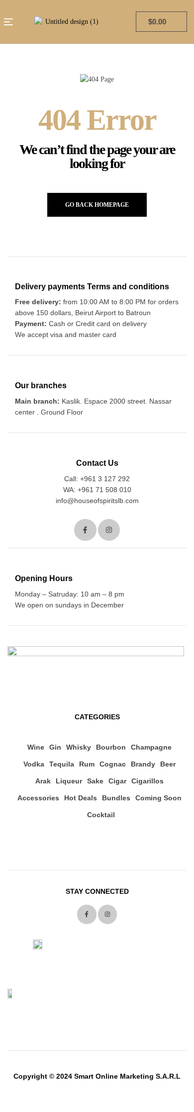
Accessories (38, 798)
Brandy (143, 764)
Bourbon (111, 747)
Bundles (116, 798)
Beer (168, 764)
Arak (43, 781)
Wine (35, 747)
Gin (55, 747)
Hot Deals (80, 798)
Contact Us (97, 463)
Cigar (117, 781)
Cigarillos (147, 781)
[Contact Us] (97, 448)
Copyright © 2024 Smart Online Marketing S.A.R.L (97, 1076)
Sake (95, 781)
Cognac (112, 764)
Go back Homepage (97, 204)
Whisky (78, 747)
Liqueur (69, 781)
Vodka (33, 764)
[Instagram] (109, 530)
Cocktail (101, 815)
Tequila (61, 764)
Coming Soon (158, 798)
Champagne (151, 747)
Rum (87, 764)
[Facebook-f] (85, 530)
